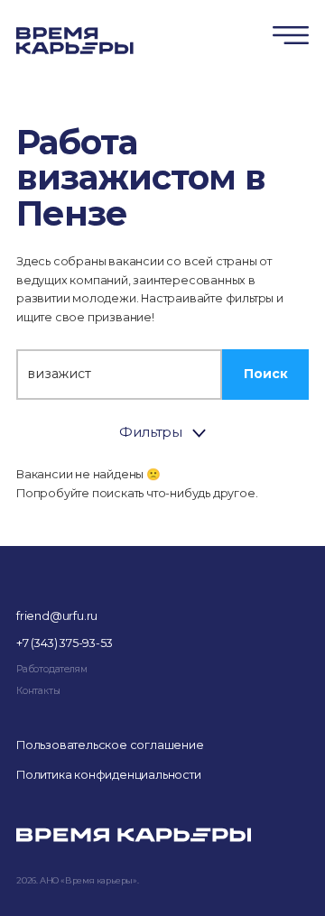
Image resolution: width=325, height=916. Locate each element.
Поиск (266, 373)
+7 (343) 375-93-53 (64, 643)
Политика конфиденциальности (108, 775)
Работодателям (51, 669)
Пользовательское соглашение (110, 745)
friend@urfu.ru (57, 616)
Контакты (38, 691)
